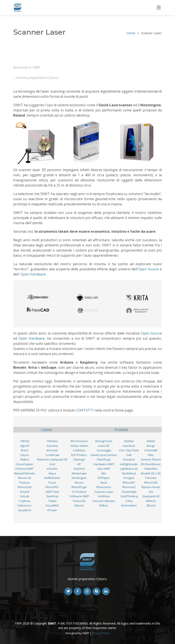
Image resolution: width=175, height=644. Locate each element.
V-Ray (129, 501)
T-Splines (25, 501)
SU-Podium (79, 492)
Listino (46, 429)
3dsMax (129, 441)
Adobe (151, 441)
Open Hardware (33, 274)
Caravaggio (103, 450)
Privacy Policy (100, 633)
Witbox (103, 505)
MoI (103, 473)
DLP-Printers (79, 455)
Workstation (129, 505)
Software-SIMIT (79, 496)
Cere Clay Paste (129, 450)
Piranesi (24, 482)
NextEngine (79, 478)
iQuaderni (24, 510)
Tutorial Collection (103, 501)
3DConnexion (79, 441)
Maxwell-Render (24, 473)
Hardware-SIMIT (103, 464)
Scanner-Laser (103, 492)
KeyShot (79, 469)
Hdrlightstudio (129, 464)
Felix (151, 455)
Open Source (148, 269)
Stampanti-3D (151, 496)
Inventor (52, 469)
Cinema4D (151, 450)
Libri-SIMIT (103, 469)
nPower (52, 510)
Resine (79, 482)
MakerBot (150, 469)
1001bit (24, 441)
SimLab (24, 496)
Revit (104, 482)
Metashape (79, 473)
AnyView (52, 446)
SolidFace (104, 496)
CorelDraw (52, 455)
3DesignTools (103, 441)
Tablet (52, 501)
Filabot (24, 459)
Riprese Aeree (150, 487)
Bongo (151, 446)
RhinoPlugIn (79, 487)
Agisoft (24, 446)
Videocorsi (24, 505)
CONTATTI (84, 410)
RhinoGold (24, 487)
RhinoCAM (151, 482)
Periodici (150, 478)
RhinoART (129, 482)
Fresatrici (129, 459)
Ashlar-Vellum (79, 446)
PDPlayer (104, 478)
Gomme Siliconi (151, 459)
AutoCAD (103, 446)
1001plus (52, 441)
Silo (151, 492)
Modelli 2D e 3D (151, 473)
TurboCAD (79, 501)
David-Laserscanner (104, 455)
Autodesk (129, 446)
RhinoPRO (52, 487)
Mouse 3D (24, 478)
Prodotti (121, 429)
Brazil (24, 450)
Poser (52, 482)
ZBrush (151, 505)
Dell (129, 455)
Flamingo (79, 459)
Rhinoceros (103, 487)
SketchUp (52, 496)
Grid (52, 464)
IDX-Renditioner (151, 464)
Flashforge (104, 459)
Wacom (79, 505)
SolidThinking (129, 496)
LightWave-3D (129, 469)
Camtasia (79, 450)
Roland (24, 492)
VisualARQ (52, 505)
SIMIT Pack (52, 492)
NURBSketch (52, 478)
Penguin (129, 478)
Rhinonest (129, 487)
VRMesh (151, 501)
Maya (52, 473)
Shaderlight (128, 492)
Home (131, 33)
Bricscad (52, 450)
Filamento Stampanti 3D (52, 459)
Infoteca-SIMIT (24, 469)
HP (79, 464)
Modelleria (129, 473)
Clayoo (24, 455)
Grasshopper (24, 464)
